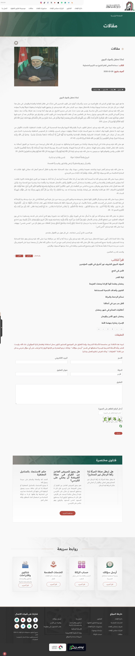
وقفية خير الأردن (55, 623)
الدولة (120, 370)
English (3, 2)
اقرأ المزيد (109, 584)
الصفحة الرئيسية (116, 16)
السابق (29, 255)
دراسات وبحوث (97, 630)
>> (99, 329)
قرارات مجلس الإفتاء (115, 630)
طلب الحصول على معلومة (52, 627)
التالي (19, 255)
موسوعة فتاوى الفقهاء (94, 623)
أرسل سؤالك (56, 619)
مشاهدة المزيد (68, 513)
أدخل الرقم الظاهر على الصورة (110, 408)
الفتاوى (99, 619)
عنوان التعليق (62, 370)
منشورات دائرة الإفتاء (95, 627)
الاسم (120, 358)
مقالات (120, 634)
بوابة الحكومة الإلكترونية (74, 633)
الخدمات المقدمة (116, 623)
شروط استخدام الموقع (74, 637)
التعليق (119, 382)
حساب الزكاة (97, 634)
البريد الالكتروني (61, 358)
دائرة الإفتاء (118, 619)
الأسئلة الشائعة (76, 629)
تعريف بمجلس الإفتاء (115, 627)
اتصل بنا (4, 8)
